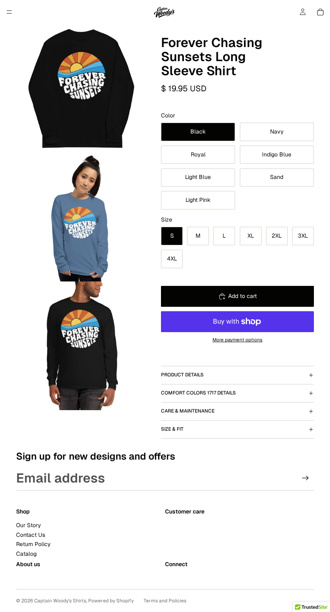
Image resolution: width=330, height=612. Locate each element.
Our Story (28, 525)
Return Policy (33, 544)
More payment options (237, 340)
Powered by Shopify (111, 601)
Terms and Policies (165, 601)
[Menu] (9, 12)
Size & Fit (172, 429)
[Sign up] (305, 478)
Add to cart (242, 296)
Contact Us (30, 534)
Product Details (182, 375)
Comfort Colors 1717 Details (198, 393)
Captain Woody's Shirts (60, 601)
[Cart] (320, 12)
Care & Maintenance (187, 411)
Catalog (26, 553)
